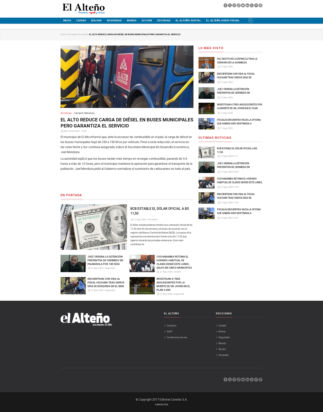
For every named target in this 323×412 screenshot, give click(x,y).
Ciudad (81, 20)
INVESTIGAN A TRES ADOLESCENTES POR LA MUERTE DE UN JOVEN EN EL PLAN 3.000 (173, 284)
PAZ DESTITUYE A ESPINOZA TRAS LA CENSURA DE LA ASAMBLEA (237, 60)
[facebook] (226, 6)
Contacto (171, 325)
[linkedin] (247, 6)
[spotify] (256, 6)
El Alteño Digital (188, 20)
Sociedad (164, 20)
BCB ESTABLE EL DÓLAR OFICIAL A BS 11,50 (159, 211)
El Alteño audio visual (223, 20)
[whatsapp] (252, 6)
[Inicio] (83, 7)
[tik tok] (239, 6)
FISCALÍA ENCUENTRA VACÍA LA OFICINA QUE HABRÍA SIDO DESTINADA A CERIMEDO (239, 124)
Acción (147, 20)
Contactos (161, 404)
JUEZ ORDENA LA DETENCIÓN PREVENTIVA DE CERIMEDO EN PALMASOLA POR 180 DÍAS (105, 260)
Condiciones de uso (177, 337)
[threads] (260, 6)
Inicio (67, 20)
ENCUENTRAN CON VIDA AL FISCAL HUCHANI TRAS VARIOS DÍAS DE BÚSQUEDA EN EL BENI (105, 282)
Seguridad (114, 20)
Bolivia (96, 20)
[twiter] (230, 6)
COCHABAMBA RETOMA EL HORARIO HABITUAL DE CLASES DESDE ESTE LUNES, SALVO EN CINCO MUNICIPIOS (174, 262)
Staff (169, 331)
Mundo (132, 20)
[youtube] (243, 6)
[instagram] (234, 6)
